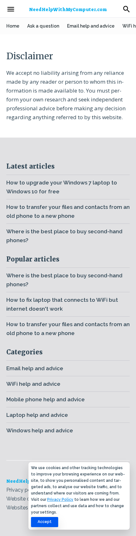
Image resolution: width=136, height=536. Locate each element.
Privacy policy (22, 490)
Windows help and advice (39, 430)
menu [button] (10, 9)
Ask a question (43, 26)
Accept (45, 522)
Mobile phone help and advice (45, 399)
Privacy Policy (60, 499)
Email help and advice (90, 26)
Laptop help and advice (37, 415)
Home (12, 26)
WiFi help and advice (33, 384)
